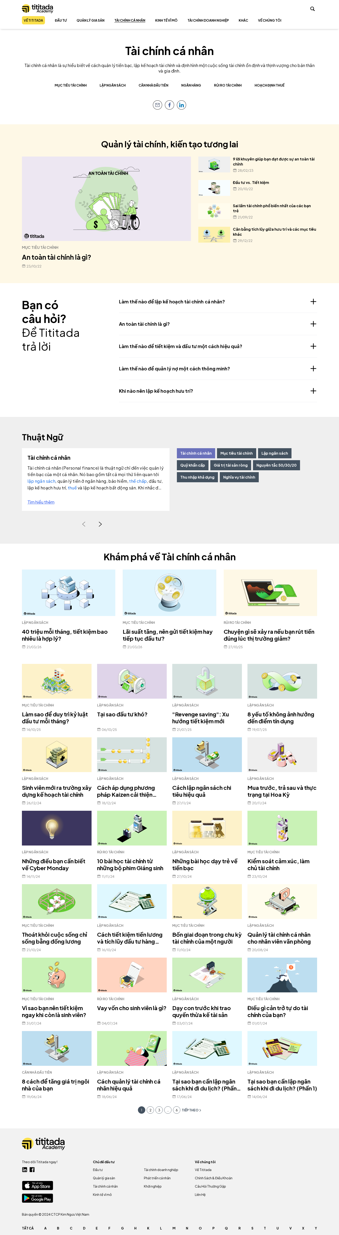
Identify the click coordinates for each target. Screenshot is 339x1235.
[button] (167, 1110)
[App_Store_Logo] (37, 1185)
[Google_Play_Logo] (37, 1198)
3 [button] (159, 1110)
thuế (73, 487)
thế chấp (138, 481)
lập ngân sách (41, 481)
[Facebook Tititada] (32, 1169)
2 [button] (150, 1110)
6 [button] (177, 1110)
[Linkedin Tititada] (24, 1169)
